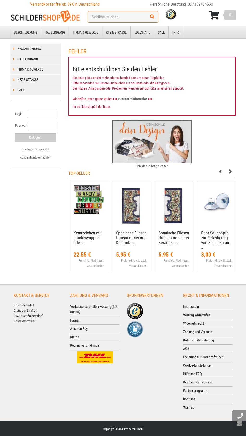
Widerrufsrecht (193, 323)
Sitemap (188, 407)
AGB (186, 348)
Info (175, 32)
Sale (161, 32)
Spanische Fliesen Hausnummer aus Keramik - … (131, 237)
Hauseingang (55, 32)
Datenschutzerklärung (198, 340)
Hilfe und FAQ (192, 374)
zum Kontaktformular (132, 99)
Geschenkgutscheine (197, 382)
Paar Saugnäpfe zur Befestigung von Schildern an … (215, 240)
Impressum (191, 307)
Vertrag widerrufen (196, 315)
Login (19, 114)
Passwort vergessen (35, 149)
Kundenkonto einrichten (35, 157)
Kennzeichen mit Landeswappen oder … (88, 237)
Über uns (189, 399)
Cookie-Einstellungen (197, 365)
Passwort (19, 125)
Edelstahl (142, 32)
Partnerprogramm (195, 390)
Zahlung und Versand (197, 332)
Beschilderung (25, 32)
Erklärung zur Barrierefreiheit (203, 357)
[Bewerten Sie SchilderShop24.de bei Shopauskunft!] (135, 329)
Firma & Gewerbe (85, 32)
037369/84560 (200, 4)
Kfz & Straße (116, 32)
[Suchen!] (152, 16)
